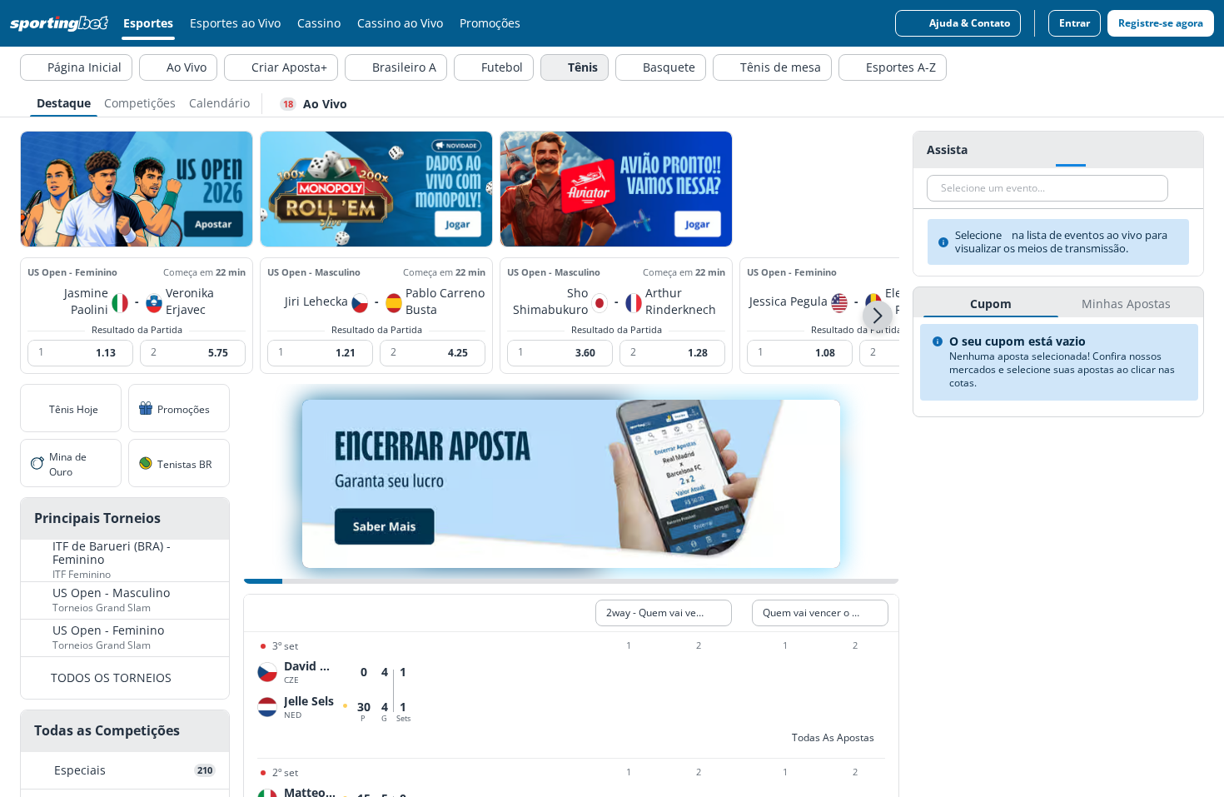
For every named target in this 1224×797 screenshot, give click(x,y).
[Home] (62, 23)
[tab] (63, 102)
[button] (878, 316)
